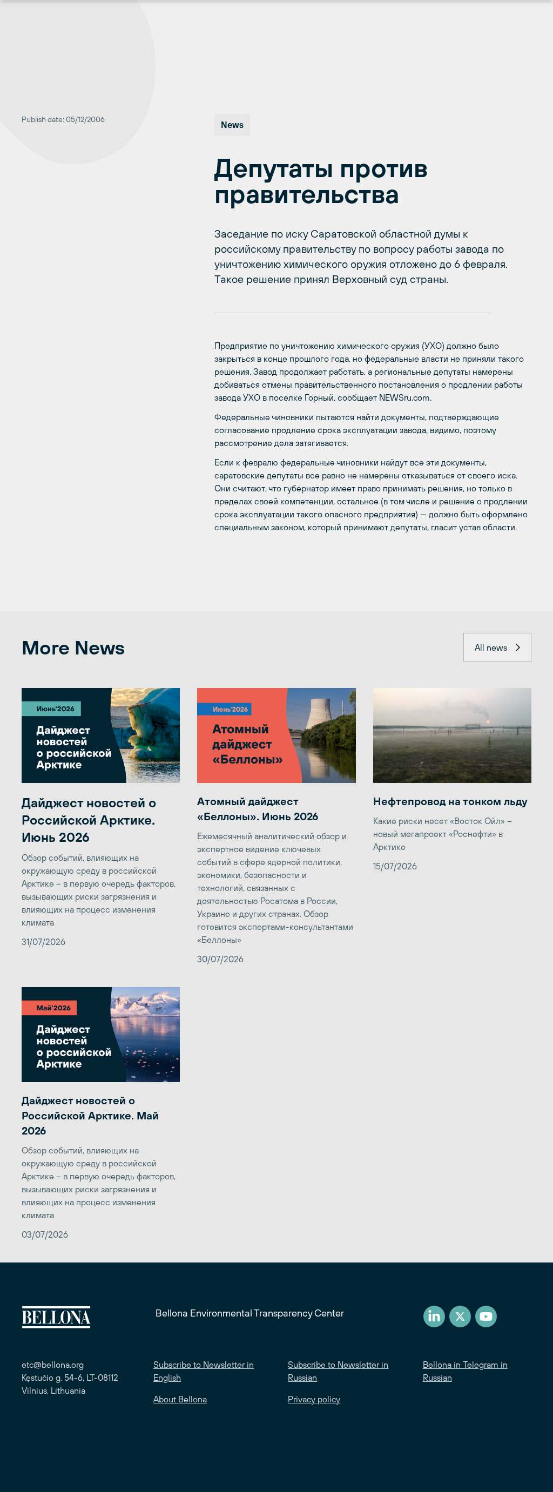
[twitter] (460, 1316)
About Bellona (180, 1399)
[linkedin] (434, 1316)
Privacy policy (314, 1399)
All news (491, 647)
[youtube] (486, 1316)
